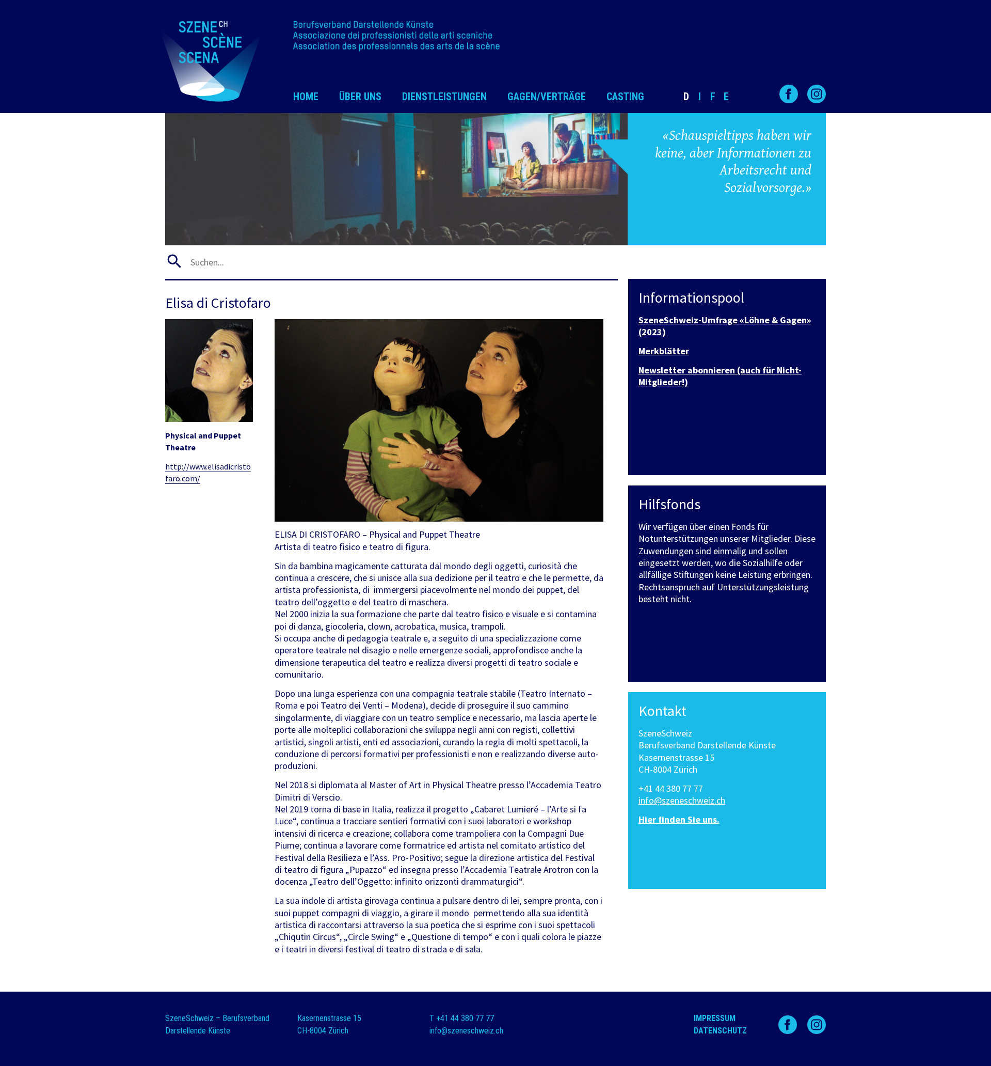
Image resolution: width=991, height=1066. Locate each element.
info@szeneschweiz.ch (681, 800)
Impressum (715, 1018)
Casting (625, 96)
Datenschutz (720, 1031)
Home (305, 96)
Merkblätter (663, 351)
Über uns (360, 96)
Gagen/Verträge (546, 96)
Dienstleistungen (444, 96)
